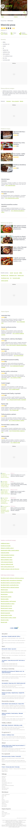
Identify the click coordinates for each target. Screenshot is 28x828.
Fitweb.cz (25, 1)
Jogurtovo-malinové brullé (7, 564)
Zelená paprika (4, 280)
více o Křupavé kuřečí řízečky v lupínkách (16, 399)
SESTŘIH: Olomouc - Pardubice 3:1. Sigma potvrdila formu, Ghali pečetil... (14, 768)
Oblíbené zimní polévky (6, 713)
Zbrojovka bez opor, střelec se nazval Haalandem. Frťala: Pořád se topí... (14, 655)
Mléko (20, 272)
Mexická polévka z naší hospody (8, 601)
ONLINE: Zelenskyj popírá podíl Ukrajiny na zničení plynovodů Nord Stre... (13, 643)
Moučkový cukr (4, 275)
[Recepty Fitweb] (6, 6)
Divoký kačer (11, 725)
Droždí (11, 272)
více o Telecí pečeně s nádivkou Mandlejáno (16, 345)
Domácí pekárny (14, 713)
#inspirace (4, 734)
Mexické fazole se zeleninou (7, 610)
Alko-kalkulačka (5, 683)
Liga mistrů (14, 648)
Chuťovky (8, 101)
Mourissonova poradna (6, 756)
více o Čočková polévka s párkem (16, 420)
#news (13, 734)
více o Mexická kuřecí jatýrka (12, 198)
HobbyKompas (4, 784)
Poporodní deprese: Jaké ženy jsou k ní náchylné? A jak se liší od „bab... (14, 748)
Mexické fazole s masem (6, 608)
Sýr (11, 278)
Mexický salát (4, 622)
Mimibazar (13, 506)
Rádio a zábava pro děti (6, 813)
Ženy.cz (12, 481)
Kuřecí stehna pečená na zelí (7, 566)
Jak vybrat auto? (4, 789)
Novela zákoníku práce (13, 703)
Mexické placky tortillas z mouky (8, 617)
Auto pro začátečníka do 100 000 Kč (8, 785)
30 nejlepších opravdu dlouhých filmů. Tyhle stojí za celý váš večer (13, 698)
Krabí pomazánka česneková (7, 555)
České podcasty (4, 812)
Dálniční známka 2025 (21, 683)
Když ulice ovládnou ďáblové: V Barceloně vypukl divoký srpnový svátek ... (14, 675)
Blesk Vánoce (4, 636)
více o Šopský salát (14, 410)
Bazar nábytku (4, 806)
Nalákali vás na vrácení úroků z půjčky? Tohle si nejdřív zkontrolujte (18, 493)
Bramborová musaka (5, 545)
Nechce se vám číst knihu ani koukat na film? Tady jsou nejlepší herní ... (14, 760)
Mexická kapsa (4, 594)
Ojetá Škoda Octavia (5, 788)
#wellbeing (9, 734)
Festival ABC (18, 756)
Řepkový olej (21, 275)
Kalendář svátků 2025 (12, 636)
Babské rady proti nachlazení (18, 745)
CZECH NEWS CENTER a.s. (13, 820)
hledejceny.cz (4, 776)
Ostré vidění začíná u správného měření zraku (9, 663)
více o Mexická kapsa (10, 185)
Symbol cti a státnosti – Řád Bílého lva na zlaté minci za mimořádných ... (14, 705)
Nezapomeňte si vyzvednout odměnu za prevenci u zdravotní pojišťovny (14, 751)
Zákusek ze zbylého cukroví (7, 548)
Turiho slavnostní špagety (7, 562)
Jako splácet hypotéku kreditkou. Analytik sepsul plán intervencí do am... (14, 708)
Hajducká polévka (5, 552)
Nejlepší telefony (15, 692)
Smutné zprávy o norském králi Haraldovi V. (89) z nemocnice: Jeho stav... (13, 639)
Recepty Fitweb (3, 20)
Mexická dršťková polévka (7, 592)
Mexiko (21, 101)
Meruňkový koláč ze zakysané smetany (10, 587)
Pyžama (3, 799)
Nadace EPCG (21, 703)
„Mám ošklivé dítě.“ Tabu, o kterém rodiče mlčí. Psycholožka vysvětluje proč (19, 501)
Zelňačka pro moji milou (6, 557)
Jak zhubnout (4, 660)
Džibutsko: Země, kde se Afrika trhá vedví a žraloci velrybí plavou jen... (13, 729)
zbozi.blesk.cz (4, 781)
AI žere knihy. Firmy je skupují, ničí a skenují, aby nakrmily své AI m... (13, 697)
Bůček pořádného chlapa (6, 559)
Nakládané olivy (13, 275)
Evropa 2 (3, 816)
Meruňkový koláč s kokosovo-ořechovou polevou (12, 578)
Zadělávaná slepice (5, 543)
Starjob (3, 811)
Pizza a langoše (15, 101)
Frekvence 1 (4, 815)
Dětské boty (4, 803)
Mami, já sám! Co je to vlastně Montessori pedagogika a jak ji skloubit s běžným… (18, 509)
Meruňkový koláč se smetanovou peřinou (10, 582)
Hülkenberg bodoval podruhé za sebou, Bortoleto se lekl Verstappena (13, 687)
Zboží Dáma (4, 780)
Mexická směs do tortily (6, 606)
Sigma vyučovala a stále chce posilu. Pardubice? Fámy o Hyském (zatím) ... (14, 651)
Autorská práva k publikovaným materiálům (14, 823)
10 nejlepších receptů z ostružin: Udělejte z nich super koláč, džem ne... (13, 718)
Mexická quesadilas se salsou (7, 603)
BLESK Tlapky (5, 725)
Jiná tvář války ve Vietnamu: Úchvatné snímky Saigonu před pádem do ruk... (13, 641)
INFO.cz (18, 636)
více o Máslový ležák (15, 442)
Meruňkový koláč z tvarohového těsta (10, 585)
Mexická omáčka (4, 599)
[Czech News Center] (16, 628)
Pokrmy (16, 16)
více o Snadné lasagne (14, 389)
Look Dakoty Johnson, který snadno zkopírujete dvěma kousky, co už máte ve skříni (19, 484)
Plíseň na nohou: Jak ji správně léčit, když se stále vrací (11, 749)
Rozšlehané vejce (5, 278)
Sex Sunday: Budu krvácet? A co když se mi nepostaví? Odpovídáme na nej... (14, 738)
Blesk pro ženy (14, 489)
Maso (2, 16)
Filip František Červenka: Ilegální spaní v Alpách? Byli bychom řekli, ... (13, 727)
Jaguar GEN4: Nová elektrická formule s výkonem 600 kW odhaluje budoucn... (13, 759)
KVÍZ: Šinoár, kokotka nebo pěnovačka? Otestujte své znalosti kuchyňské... (12, 717)
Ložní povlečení (4, 804)
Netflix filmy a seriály (18, 725)
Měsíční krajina (4, 589)
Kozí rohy (16, 272)
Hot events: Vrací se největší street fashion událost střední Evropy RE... (14, 736)
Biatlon (9, 648)
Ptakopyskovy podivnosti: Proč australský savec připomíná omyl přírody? (14, 761)
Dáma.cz (12, 473)
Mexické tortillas (5, 620)
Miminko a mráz (19, 671)
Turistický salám (16, 278)
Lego (2, 798)
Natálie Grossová (5, 771)
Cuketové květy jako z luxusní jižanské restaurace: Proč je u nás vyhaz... (14, 676)
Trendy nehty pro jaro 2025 (13, 660)
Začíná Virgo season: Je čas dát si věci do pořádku (10, 740)
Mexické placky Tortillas (6, 615)
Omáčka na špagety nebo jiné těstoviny (10, 569)
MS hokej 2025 (5, 648)
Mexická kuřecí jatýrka (6, 596)
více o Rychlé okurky (18, 355)
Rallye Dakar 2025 (12, 683)
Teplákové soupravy (5, 802)
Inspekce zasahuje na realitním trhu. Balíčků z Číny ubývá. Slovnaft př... (14, 706)
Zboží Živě (3, 777)
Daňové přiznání (5, 703)
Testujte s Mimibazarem (6, 794)
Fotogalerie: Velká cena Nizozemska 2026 (9, 686)
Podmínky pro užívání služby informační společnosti (13, 824)
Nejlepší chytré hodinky (6, 692)
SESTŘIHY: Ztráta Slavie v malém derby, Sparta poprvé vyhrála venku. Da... (13, 653)
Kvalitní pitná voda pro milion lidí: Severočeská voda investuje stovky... (13, 666)
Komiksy (13, 756)
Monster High (4, 795)
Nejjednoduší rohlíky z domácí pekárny (10, 550)
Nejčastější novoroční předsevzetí (8, 671)
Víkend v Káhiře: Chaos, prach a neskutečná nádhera (11, 728)
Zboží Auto (3, 786)
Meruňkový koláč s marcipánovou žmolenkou (11, 580)
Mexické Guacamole (5, 613)
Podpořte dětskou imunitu (7, 745)
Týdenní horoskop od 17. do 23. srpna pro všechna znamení (18, 475)
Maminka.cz (13, 497)
